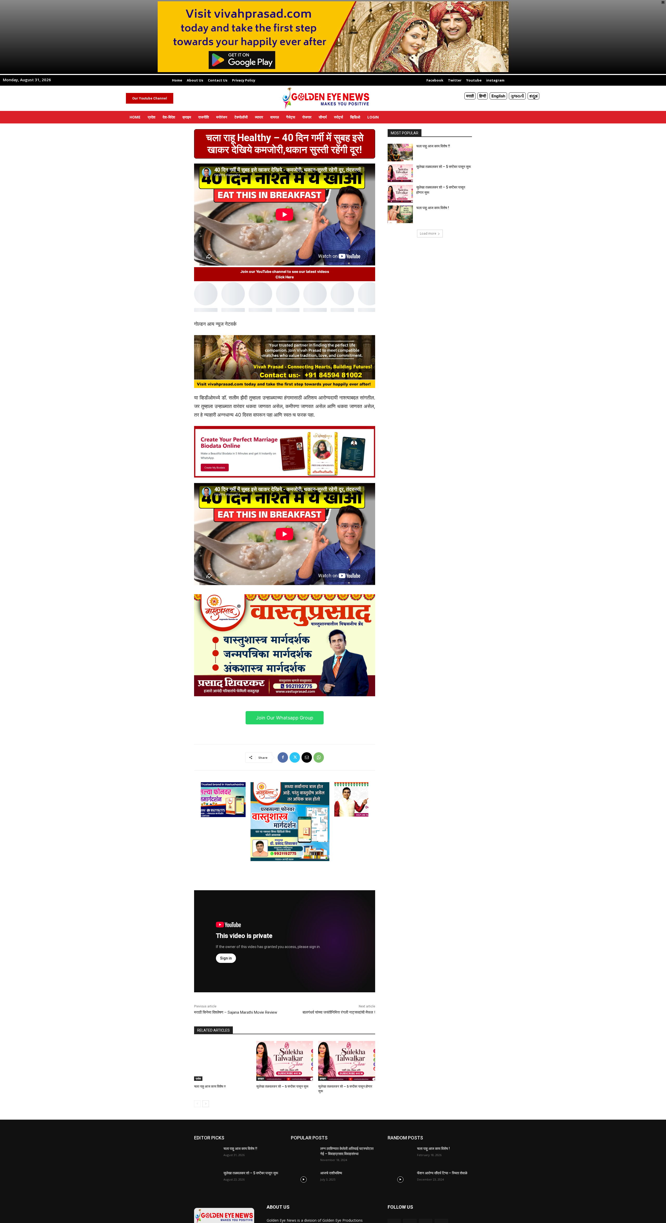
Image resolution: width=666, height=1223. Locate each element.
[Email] (307, 757)
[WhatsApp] (318, 757)
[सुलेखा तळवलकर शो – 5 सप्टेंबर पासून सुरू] (284, 1061)
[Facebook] (283, 757)
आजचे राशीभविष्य (331, 1173)
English (498, 95)
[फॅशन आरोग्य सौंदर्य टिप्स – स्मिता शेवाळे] (400, 1179)
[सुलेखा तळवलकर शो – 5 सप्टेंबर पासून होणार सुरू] (346, 1061)
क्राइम (261, 1078)
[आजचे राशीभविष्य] (303, 1179)
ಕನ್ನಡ (533, 95)
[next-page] (205, 1103)
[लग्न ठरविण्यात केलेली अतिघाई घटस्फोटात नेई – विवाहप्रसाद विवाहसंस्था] (303, 1155)
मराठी (470, 95)
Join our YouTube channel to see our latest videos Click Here (284, 274)
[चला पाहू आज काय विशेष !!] (222, 1061)
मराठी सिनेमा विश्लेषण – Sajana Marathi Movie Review (235, 1012)
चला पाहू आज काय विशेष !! (210, 1086)
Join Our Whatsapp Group (284, 717)
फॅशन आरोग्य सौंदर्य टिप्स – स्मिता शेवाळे (442, 1173)
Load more (428, 233)
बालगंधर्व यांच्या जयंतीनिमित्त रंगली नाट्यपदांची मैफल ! (339, 1012)
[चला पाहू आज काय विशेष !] (400, 214)
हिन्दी (482, 95)
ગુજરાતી (517, 95)
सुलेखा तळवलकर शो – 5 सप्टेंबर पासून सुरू (282, 1086)
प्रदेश (198, 1078)
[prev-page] (197, 1103)
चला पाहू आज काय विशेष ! (432, 208)
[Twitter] (295, 757)
